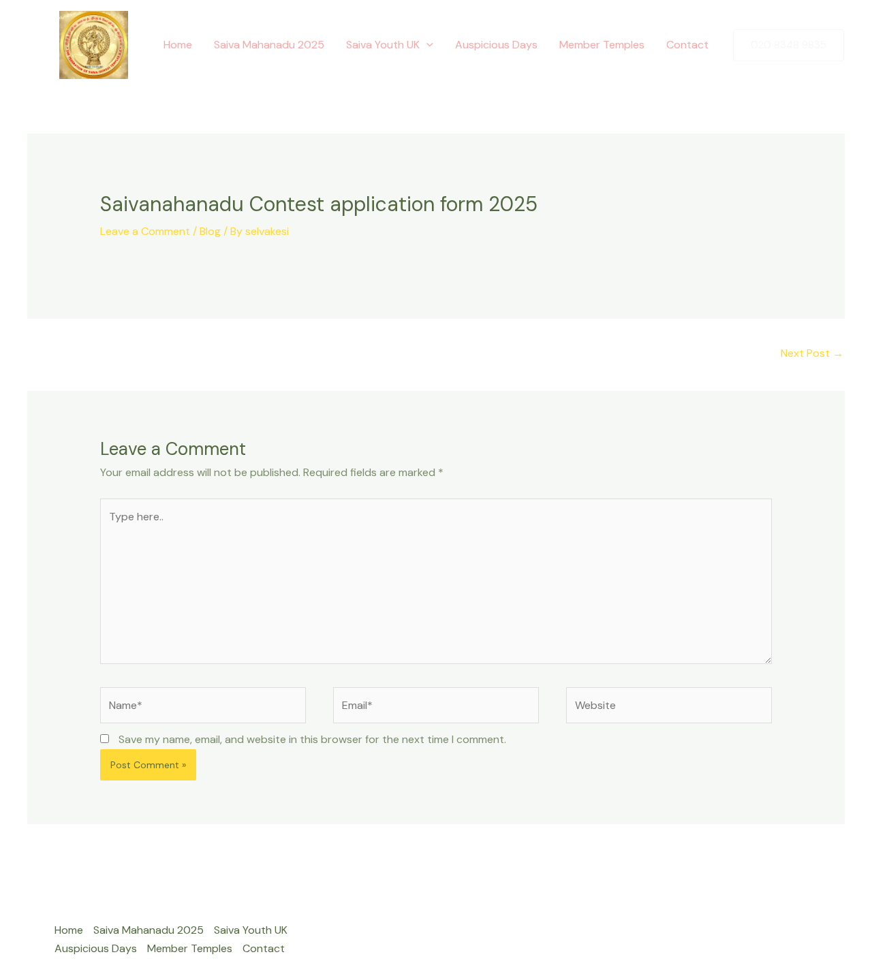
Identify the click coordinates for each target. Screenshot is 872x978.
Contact (687, 44)
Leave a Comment (145, 231)
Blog (210, 231)
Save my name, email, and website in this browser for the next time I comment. (312, 739)
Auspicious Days (496, 44)
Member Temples (601, 44)
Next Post (812, 353)
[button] (426, 45)
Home (178, 44)
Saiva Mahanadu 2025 (269, 44)
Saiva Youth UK (383, 44)
